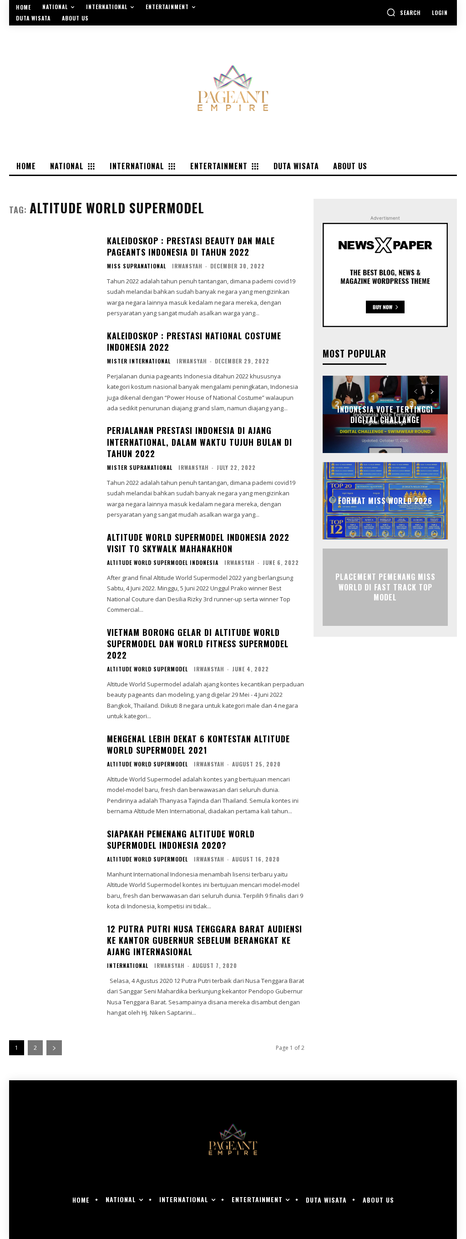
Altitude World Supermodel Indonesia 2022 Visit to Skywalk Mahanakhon (198, 542)
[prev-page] (415, 391)
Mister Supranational (139, 467)
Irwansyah (187, 266)
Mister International (139, 361)
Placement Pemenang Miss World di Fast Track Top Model (385, 587)
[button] (403, 12)
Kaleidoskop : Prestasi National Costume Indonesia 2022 (194, 341)
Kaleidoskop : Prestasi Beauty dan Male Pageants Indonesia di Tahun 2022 (191, 246)
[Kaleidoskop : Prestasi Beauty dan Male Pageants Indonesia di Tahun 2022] (53, 272)
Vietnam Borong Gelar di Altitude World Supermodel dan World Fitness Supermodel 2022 (198, 643)
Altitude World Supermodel (147, 669)
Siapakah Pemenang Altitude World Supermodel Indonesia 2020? (181, 839)
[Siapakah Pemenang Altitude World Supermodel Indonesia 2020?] (53, 865)
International (127, 965)
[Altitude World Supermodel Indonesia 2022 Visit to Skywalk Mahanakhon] (53, 569)
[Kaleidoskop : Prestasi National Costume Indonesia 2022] (53, 367)
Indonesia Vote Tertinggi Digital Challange (385, 414)
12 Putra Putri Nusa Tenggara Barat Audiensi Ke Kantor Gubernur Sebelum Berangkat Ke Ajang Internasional (204, 940)
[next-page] (54, 1047)
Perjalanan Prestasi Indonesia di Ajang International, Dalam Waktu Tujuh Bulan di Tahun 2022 (199, 441)
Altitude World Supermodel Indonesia (162, 562)
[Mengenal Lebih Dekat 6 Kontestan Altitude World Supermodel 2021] (53, 770)
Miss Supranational (136, 266)
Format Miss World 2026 (385, 500)
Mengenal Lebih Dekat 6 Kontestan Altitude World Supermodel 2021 (198, 744)
